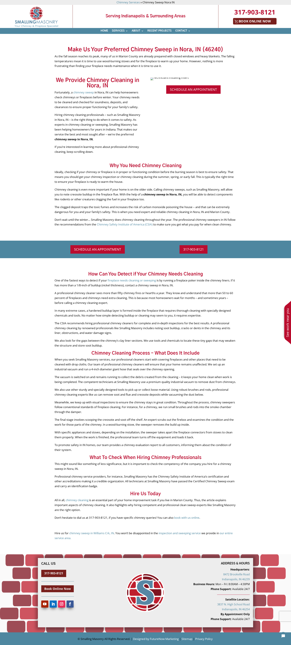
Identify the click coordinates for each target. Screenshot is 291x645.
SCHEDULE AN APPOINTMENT (193, 89)
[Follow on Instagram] (61, 604)
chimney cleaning (76, 500)
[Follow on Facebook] (70, 604)
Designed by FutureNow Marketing (156, 639)
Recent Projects (159, 31)
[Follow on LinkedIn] (53, 604)
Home (104, 31)
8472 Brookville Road (236, 574)
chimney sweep (83, 92)
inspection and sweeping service (180, 533)
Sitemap (186, 639)
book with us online (186, 518)
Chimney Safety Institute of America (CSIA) (125, 224)
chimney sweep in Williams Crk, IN (91, 533)
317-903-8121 (254, 12)
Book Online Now (254, 21)
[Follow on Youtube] (44, 604)
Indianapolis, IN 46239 (236, 579)
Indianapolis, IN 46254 (236, 609)
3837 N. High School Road (233, 604)
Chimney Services (128, 2)
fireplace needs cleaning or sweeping (132, 280)
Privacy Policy (204, 639)
